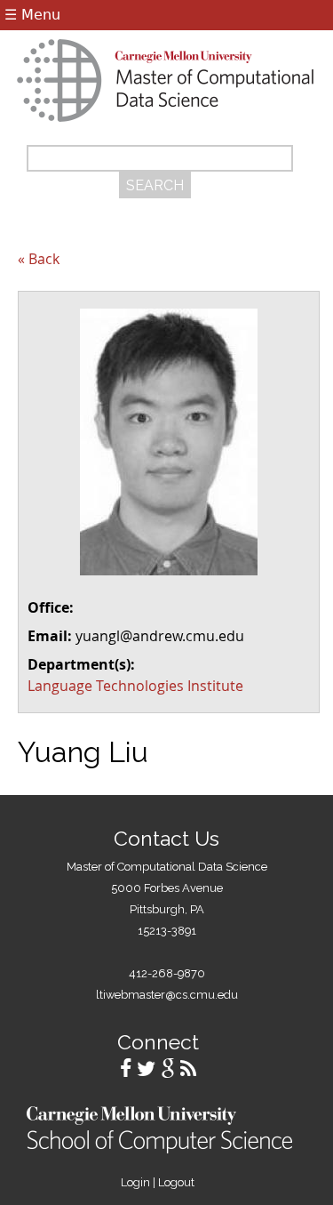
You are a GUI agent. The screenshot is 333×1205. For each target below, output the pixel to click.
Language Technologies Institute (135, 685)
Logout (176, 1182)
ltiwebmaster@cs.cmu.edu (167, 994)
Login (135, 1182)
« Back (38, 259)
